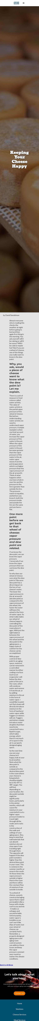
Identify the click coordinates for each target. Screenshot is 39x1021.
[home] (16, 3)
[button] (23, 3)
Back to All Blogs (6, 965)
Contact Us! (19, 993)
